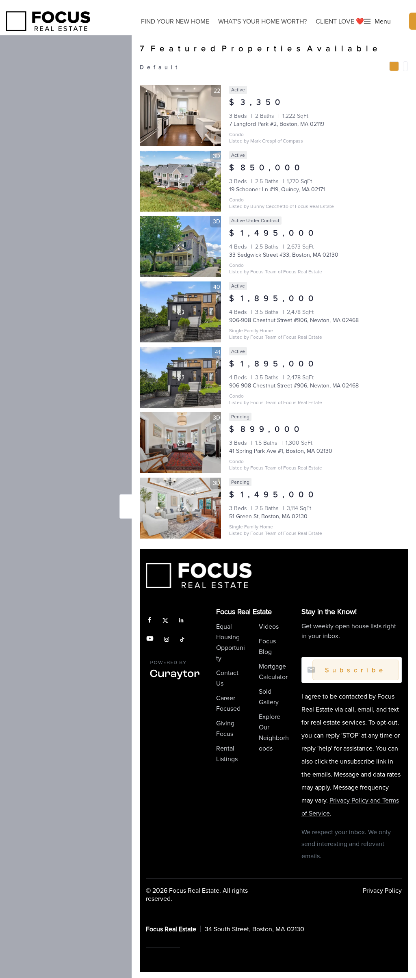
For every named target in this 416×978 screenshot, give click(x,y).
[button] (377, 21)
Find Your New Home (175, 21)
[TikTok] (182, 640)
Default (160, 67)
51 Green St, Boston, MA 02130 (268, 516)
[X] (165, 621)
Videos (269, 626)
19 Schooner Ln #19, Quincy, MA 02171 (277, 189)
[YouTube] (150, 640)
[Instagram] (166, 640)
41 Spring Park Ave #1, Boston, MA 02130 (280, 451)
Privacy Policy (382, 890)
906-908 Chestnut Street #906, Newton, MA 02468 (294, 320)
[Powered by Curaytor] (175, 678)
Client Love (340, 21)
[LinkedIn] (181, 621)
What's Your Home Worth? (262, 21)
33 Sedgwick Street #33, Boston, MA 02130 (283, 255)
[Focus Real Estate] (48, 21)
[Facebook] (149, 621)
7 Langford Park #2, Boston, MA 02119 (276, 124)
